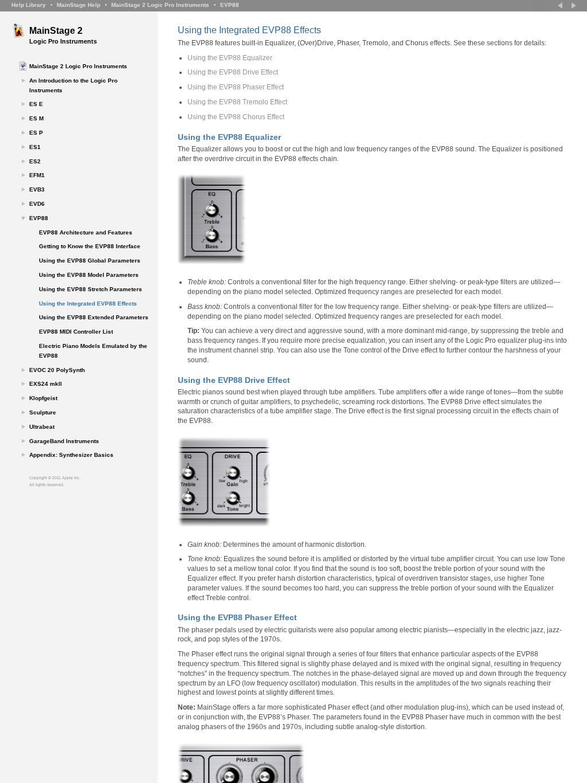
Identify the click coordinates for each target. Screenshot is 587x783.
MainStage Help (78, 5)
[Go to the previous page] (561, 5)
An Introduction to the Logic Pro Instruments (73, 85)
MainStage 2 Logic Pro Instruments (160, 5)
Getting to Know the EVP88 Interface (89, 246)
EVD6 (37, 204)
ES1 (35, 147)
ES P (36, 133)
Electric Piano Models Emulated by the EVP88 (93, 351)
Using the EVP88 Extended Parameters (93, 317)
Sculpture (42, 412)
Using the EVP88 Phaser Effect (235, 87)
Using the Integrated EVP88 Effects (88, 303)
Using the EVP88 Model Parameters (89, 275)
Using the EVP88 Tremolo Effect (237, 102)
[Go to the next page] (572, 5)
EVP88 (229, 5)
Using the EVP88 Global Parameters (89, 260)
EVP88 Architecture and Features (85, 232)
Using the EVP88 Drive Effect (232, 72)
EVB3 (37, 189)
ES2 (35, 161)
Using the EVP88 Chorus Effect (235, 117)
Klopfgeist (43, 398)
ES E (36, 104)
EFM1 (37, 175)
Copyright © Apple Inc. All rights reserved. (55, 481)
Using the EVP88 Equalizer (229, 58)
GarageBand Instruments (64, 441)
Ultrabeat (41, 427)
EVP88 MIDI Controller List (76, 331)
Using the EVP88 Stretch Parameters (90, 289)
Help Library (28, 5)
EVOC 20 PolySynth (57, 370)
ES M (36, 118)
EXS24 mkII (45, 384)
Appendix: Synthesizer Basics (71, 455)
